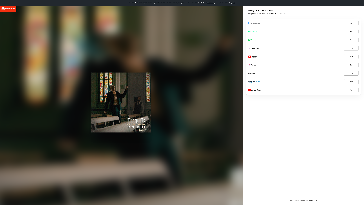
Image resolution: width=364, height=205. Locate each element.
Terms (291, 200)
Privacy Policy (211, 3)
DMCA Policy (304, 200)
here (234, 3)
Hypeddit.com (313, 200)
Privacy (297, 200)
